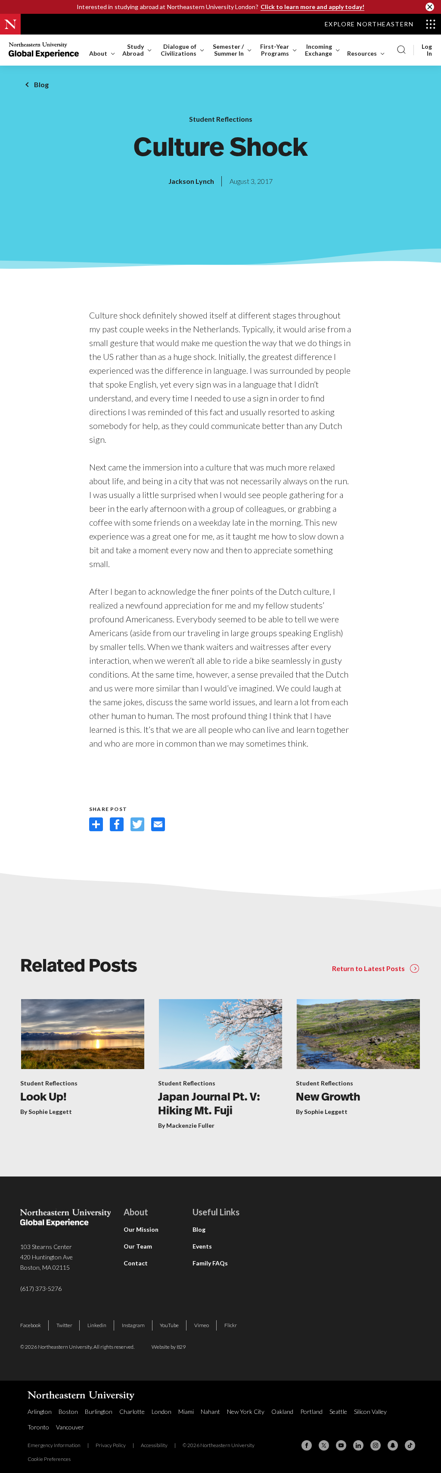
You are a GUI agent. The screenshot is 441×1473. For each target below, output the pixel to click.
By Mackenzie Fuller (186, 1125)
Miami (186, 1411)
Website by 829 (169, 1347)
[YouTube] (341, 1445)
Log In (427, 50)
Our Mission (141, 1229)
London (161, 1411)
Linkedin (96, 1325)
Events (202, 1246)
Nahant (210, 1411)
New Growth (328, 1098)
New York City (245, 1411)
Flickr (230, 1325)
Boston (68, 1411)
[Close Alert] (429, 7)
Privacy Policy (111, 1445)
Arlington (40, 1411)
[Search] (401, 50)
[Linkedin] (358, 1445)
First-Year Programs (274, 50)
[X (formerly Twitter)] (324, 1445)
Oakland (282, 1411)
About (98, 53)
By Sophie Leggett (46, 1111)
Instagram (133, 1325)
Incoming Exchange (318, 50)
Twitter (64, 1325)
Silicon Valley (370, 1411)
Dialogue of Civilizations (178, 50)
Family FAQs (210, 1263)
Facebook (30, 1325)
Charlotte (132, 1411)
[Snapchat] (393, 1445)
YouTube (169, 1325)
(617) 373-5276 (41, 1288)
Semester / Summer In (228, 50)
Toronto (38, 1427)
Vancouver (70, 1427)
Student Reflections (220, 119)
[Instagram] (375, 1445)
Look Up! (43, 1098)
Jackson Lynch (191, 181)
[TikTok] (410, 1445)
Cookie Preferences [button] (49, 1459)
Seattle (338, 1411)
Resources (362, 53)
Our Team (138, 1246)
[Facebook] (306, 1445)
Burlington (98, 1411)
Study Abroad (133, 50)
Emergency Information (54, 1445)
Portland (311, 1411)
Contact (136, 1263)
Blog (41, 84)
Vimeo (201, 1325)
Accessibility (154, 1445)
